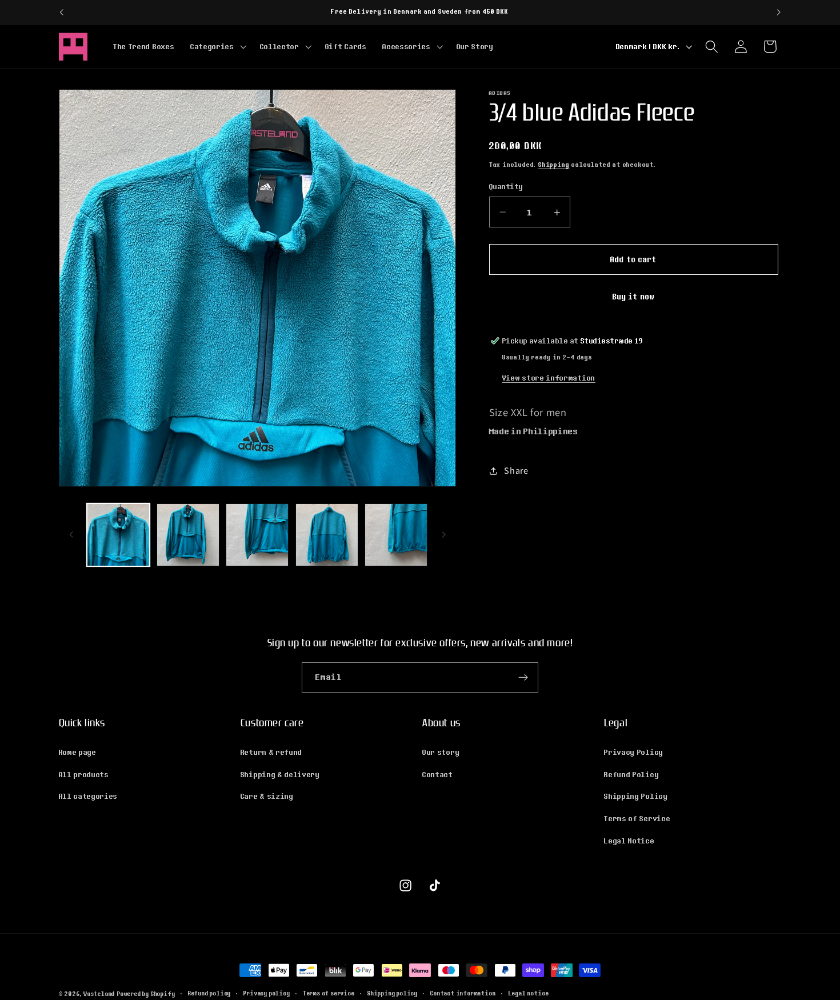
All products (84, 773)
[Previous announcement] (61, 12)
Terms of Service (637, 817)
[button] (217, 46)
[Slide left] (71, 534)
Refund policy (209, 993)
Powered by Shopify (146, 993)
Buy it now (634, 296)
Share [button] (516, 471)
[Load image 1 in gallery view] (118, 534)
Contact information (462, 993)
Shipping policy (392, 993)
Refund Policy (631, 773)
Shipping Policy (635, 796)
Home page (78, 751)
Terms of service (329, 993)
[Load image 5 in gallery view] (396, 534)
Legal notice (529, 993)
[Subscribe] (523, 677)
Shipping (553, 165)
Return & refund (271, 751)
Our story (440, 751)
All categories (88, 796)
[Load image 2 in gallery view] (188, 534)
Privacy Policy (633, 751)
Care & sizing (267, 796)
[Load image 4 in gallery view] (326, 534)
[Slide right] (443, 534)
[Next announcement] (778, 12)
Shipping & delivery (280, 773)
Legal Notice (629, 840)
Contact (437, 773)
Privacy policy (266, 993)
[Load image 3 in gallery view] (257, 534)
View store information (548, 377)
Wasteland (99, 993)
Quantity (506, 186)
